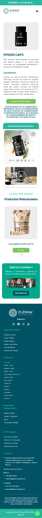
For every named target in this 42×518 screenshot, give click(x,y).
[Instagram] (13, 324)
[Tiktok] (28, 324)
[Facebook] (18, 324)
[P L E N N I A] (11, 11)
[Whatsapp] (23, 324)
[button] (37, 11)
